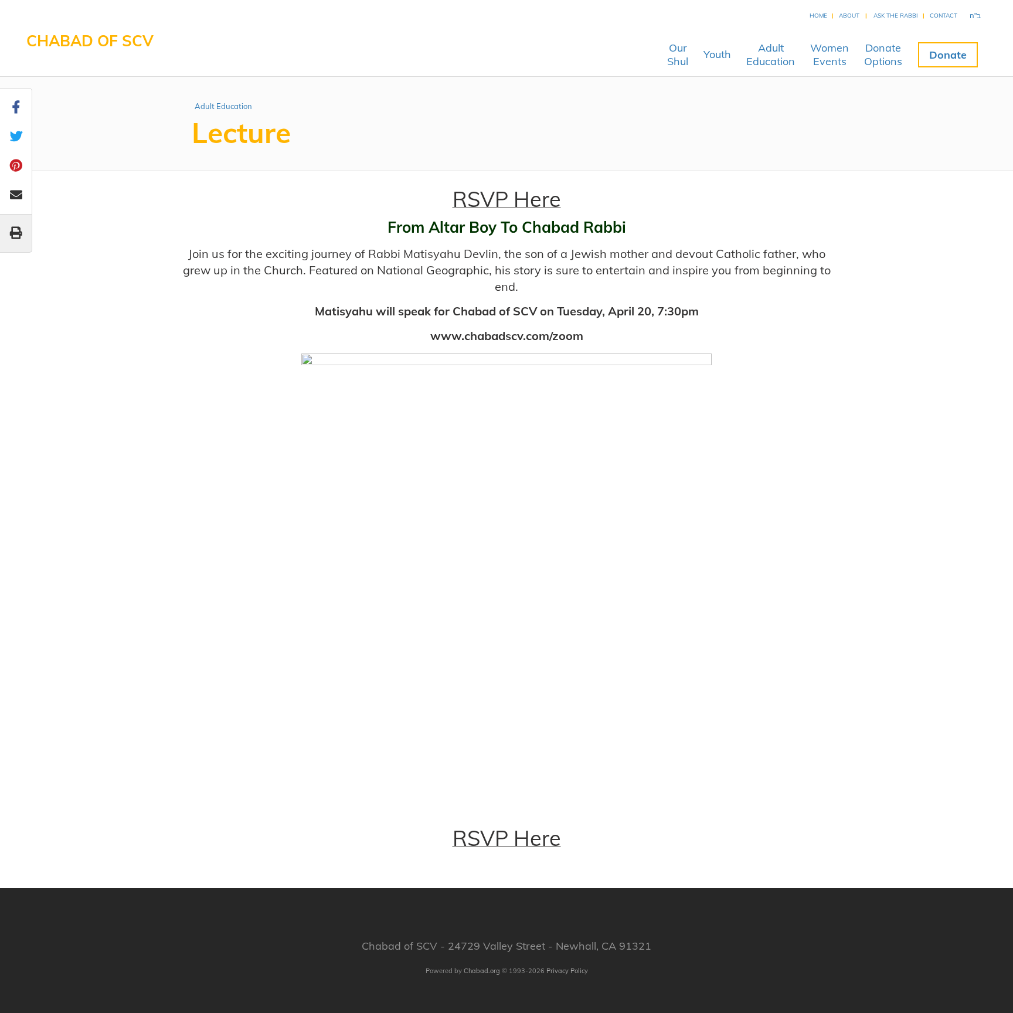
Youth (717, 54)
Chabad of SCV (90, 40)
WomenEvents (829, 54)
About (849, 15)
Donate (948, 55)
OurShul (677, 54)
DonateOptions (883, 54)
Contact (943, 15)
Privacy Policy (567, 971)
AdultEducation (770, 54)
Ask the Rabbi (895, 15)
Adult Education (223, 106)
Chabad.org (482, 971)
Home (818, 15)
